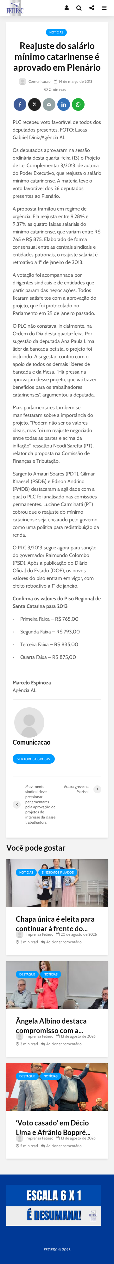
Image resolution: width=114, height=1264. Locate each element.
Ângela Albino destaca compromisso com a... (51, 1026)
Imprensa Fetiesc (39, 934)
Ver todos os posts (33, 759)
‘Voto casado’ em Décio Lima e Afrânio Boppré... (53, 1127)
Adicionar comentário (64, 941)
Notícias (56, 32)
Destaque (27, 974)
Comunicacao (39, 81)
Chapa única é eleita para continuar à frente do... (55, 924)
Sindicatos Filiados (58, 872)
